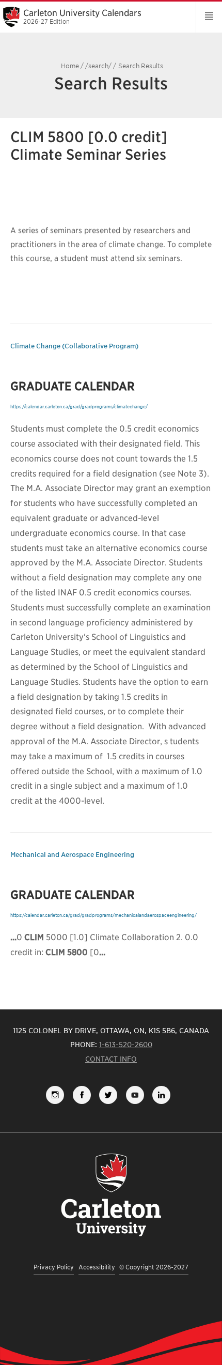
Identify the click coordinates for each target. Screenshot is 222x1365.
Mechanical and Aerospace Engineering (72, 854)
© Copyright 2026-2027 (153, 1267)
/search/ (98, 66)
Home (70, 66)
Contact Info (111, 1059)
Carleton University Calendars (82, 16)
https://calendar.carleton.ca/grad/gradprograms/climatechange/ (79, 406)
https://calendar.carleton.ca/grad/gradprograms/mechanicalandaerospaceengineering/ (103, 915)
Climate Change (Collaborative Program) (74, 346)
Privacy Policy (54, 1267)
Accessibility (96, 1267)
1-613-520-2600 (125, 1044)
